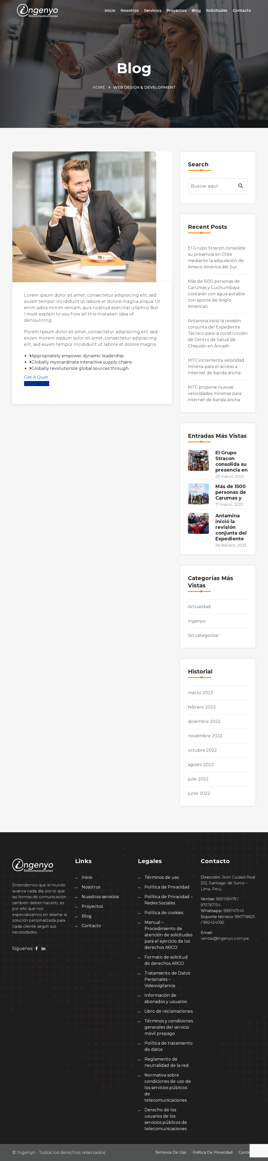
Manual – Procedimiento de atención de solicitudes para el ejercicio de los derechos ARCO (168, 935)
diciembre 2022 (204, 721)
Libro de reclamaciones (168, 1011)
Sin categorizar (203, 635)
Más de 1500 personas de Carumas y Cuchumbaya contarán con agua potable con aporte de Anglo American (216, 294)
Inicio (110, 10)
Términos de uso (161, 877)
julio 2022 (198, 779)
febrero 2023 (202, 707)
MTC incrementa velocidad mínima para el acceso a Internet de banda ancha (216, 366)
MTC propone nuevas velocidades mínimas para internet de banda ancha (214, 393)
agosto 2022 (201, 764)
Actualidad (199, 606)
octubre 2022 (202, 750)
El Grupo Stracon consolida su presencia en (231, 461)
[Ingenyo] (37, 10)
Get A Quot (36, 377)
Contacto (242, 10)
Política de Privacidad (166, 887)
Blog (196, 10)
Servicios (152, 10)
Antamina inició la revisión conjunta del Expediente (231, 527)
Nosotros (130, 10)
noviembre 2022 (205, 735)
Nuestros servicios (100, 896)
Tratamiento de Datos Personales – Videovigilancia (167, 979)
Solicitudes (216, 10)
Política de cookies (163, 912)
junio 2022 (199, 793)
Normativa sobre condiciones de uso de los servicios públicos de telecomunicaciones (167, 1088)
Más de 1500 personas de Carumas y (230, 492)
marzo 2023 (200, 692)
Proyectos (177, 10)
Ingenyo (196, 621)
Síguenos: (22, 948)
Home (99, 87)
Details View (36, 383)
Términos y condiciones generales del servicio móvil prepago (168, 1027)
